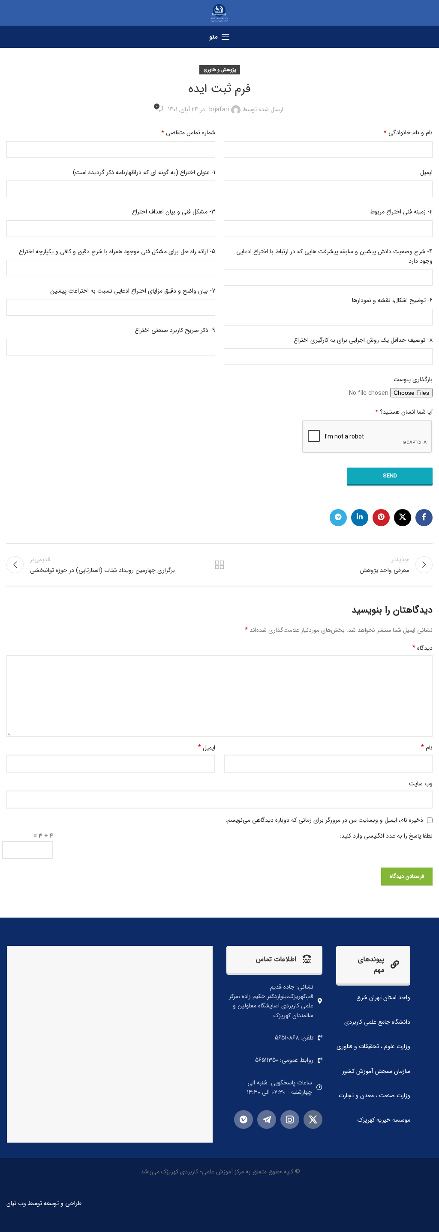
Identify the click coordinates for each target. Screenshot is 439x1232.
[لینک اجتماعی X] (402, 517)
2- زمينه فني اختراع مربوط (401, 211)
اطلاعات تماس (276, 959)
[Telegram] (266, 1119)
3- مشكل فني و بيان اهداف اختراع (173, 211)
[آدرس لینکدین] (359, 517)
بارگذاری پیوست (413, 379)
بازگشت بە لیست (219, 564)
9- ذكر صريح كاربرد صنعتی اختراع (175, 330)
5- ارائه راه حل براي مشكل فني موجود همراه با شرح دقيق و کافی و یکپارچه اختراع (117, 251)
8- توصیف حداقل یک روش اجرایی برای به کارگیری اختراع (363, 340)
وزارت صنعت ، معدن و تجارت (374, 1095)
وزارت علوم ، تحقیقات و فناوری (373, 1046)
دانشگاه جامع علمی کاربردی (377, 1022)
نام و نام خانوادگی (408, 132)
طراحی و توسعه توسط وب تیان (43, 1203)
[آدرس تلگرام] (338, 517)
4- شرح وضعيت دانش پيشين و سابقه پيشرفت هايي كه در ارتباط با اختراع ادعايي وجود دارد (334, 256)
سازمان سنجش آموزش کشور (376, 1071)
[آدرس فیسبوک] (424, 517)
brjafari (219, 109)
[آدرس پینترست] (381, 517)
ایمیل (426, 172)
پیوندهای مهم (371, 964)
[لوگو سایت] (219, 12)
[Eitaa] (243, 1119)
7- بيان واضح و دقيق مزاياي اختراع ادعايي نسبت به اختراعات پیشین (132, 291)
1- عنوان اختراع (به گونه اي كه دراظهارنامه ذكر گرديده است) (144, 172)
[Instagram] (289, 1119)
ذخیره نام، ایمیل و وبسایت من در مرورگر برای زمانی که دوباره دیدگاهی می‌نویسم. (324, 820)
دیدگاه (422, 648)
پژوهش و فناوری (220, 70)
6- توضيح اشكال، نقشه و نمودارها (392, 300)
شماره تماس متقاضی (188, 132)
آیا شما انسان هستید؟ (404, 412)
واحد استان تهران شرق (383, 997)
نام (427, 747)
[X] (313, 1119)
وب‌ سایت (421, 783)
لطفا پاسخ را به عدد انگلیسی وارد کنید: (386, 836)
